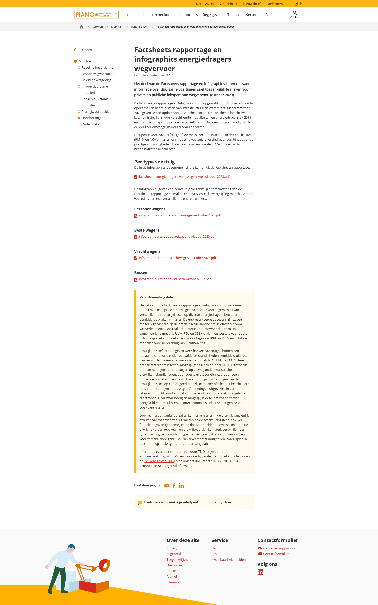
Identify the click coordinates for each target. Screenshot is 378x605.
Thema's (234, 14)
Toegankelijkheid (179, 559)
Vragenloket (228, 4)
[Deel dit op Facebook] (174, 485)
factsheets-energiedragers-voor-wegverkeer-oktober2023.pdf (184, 177)
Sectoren (253, 14)
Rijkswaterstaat (155, 75)
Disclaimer (174, 565)
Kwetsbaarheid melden (228, 559)
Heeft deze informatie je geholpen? (171, 502)
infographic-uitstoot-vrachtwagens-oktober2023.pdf (177, 258)
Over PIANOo (204, 4)
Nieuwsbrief (252, 4)
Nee (227, 502)
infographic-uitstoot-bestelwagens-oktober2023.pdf (177, 236)
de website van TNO (159, 461)
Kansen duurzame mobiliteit (95, 102)
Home (130, 14)
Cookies (172, 571)
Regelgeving (213, 14)
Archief (172, 576)
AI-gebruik (174, 554)
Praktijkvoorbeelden (97, 111)
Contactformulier (275, 554)
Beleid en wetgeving (96, 80)
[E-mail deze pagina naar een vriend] (167, 485)
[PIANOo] (96, 17)
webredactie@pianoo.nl (280, 548)
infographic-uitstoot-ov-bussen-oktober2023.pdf (175, 279)
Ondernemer (276, 4)
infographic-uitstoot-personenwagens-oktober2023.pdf (180, 215)
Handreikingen (139, 26)
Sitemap (173, 582)
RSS (214, 554)
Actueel (271, 14)
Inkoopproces (186, 14)
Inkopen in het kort (155, 14)
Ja (215, 502)
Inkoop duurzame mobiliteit (95, 89)
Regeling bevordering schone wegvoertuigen (98, 70)
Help (214, 548)
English (297, 4)
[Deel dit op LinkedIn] (181, 485)
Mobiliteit (116, 26)
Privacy (172, 548)
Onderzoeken (92, 124)
